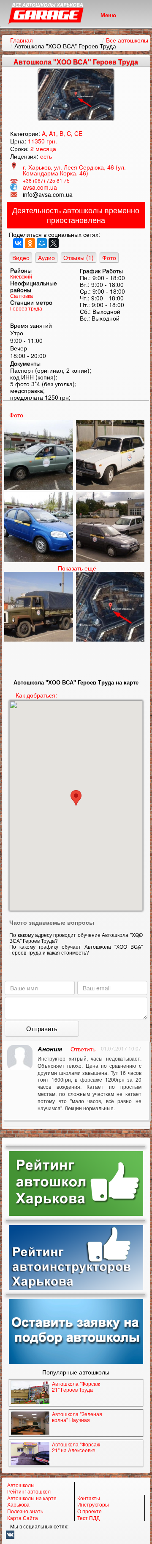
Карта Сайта (22, 1518)
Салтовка (21, 295)
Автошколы (21, 1485)
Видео (21, 257)
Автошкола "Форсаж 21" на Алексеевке (76, 1447)
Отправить (41, 1028)
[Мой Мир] (42, 243)
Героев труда (26, 308)
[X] (54, 243)
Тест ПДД (88, 1518)
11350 (36, 141)
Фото (109, 257)
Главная (21, 40)
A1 (52, 133)
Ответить (83, 1049)
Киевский (21, 276)
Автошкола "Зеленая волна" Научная (77, 1416)
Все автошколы (127, 40)
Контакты (88, 1498)
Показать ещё (77, 568)
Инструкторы (93, 1504)
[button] (76, 798)
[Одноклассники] (30, 243)
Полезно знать (25, 1511)
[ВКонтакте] (18, 243)
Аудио (46, 257)
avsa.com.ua (40, 187)
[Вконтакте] (76, 1535)
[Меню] (76, 27)
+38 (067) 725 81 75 (46, 180)
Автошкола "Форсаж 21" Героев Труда (76, 1386)
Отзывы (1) (78, 257)
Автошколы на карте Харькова (32, 1501)
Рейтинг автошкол (29, 1491)
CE (78, 133)
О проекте (89, 1511)
